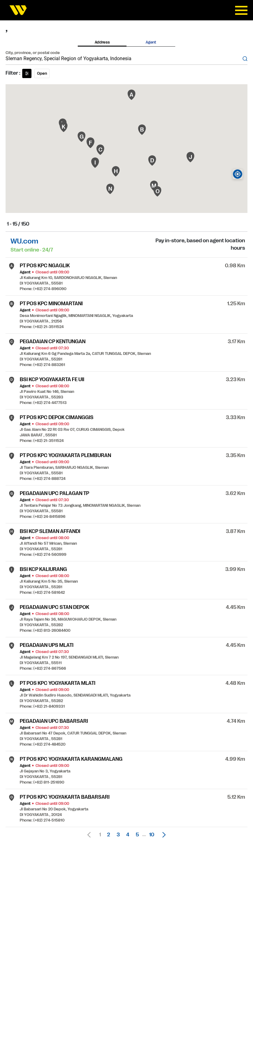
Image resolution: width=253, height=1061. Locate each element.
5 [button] (137, 835)
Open (42, 73)
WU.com (24, 241)
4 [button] (127, 835)
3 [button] (118, 835)
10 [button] (151, 835)
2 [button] (108, 835)
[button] (162, 835)
